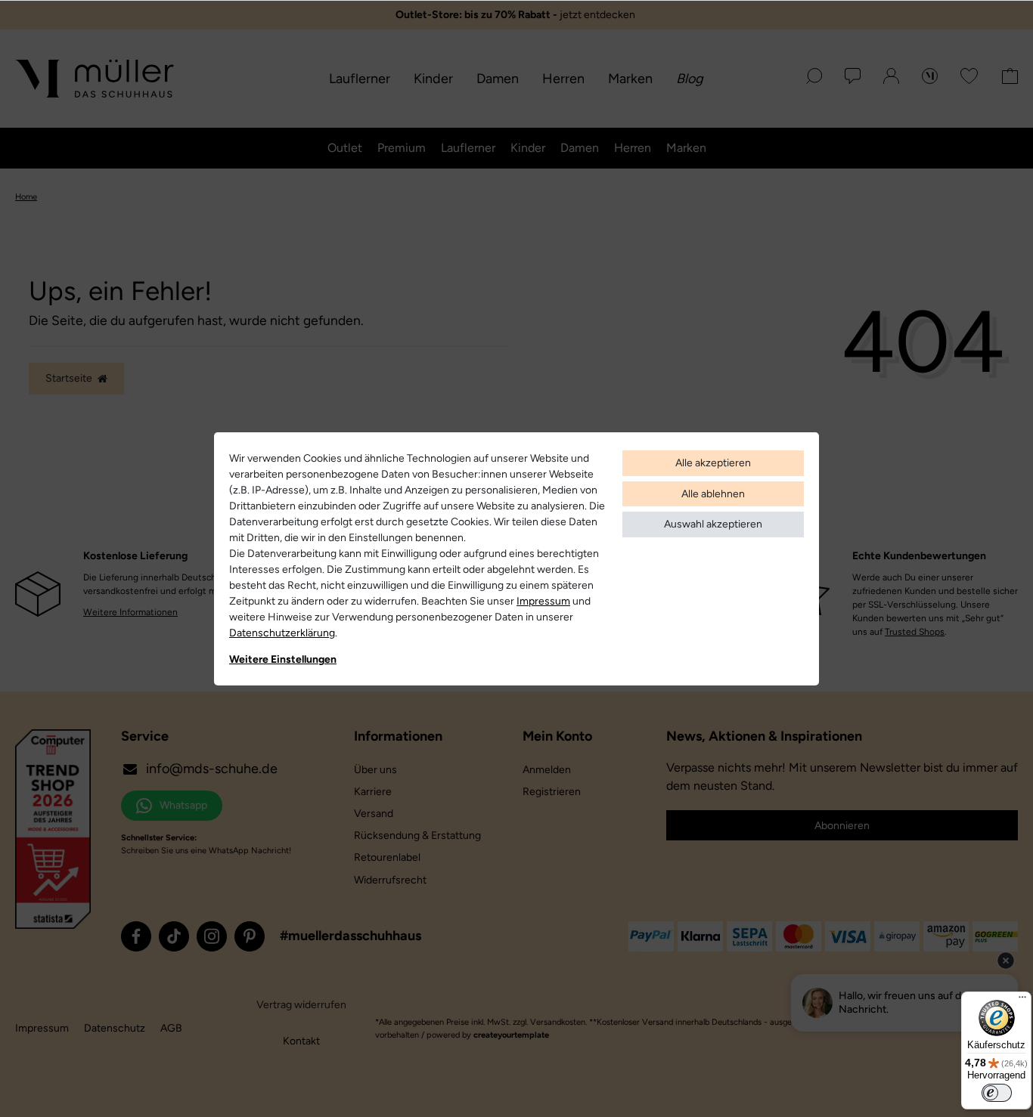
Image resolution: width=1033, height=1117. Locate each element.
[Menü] (1022, 1001)
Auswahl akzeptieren (713, 524)
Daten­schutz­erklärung (282, 633)
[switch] (997, 1093)
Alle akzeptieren (713, 462)
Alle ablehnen (713, 493)
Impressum (543, 601)
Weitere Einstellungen (283, 659)
